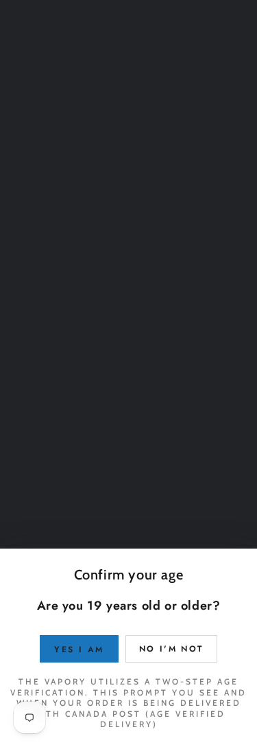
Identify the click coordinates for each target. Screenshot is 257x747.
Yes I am (78, 649)
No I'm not (171, 649)
